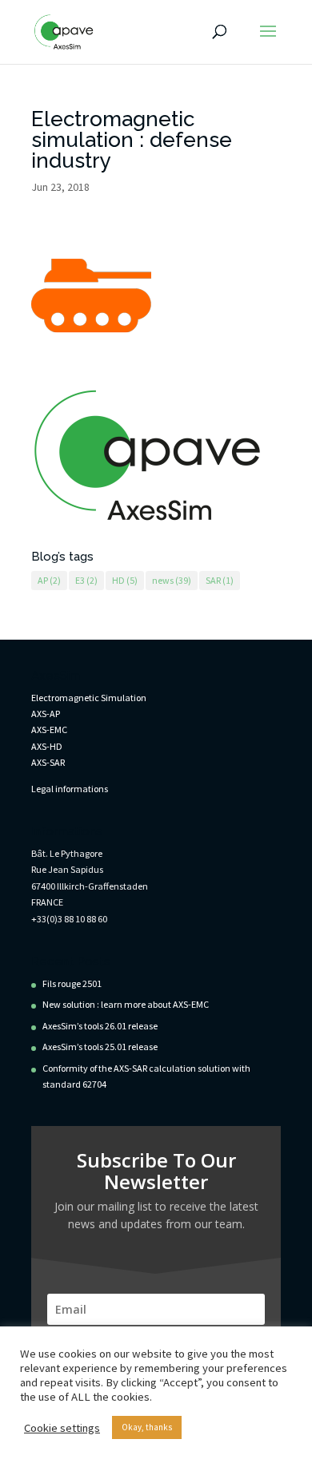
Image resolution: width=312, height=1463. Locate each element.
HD (125, 580)
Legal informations (69, 789)
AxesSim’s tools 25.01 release (100, 1047)
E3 (86, 580)
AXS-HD (46, 746)
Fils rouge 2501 (72, 983)
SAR (220, 580)
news (171, 580)
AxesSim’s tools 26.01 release (100, 1026)
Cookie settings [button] (62, 1428)
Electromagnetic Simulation (88, 698)
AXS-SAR (48, 762)
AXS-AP (45, 714)
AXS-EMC (49, 729)
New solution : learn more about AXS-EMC (125, 1004)
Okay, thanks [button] (147, 1427)
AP (49, 580)
